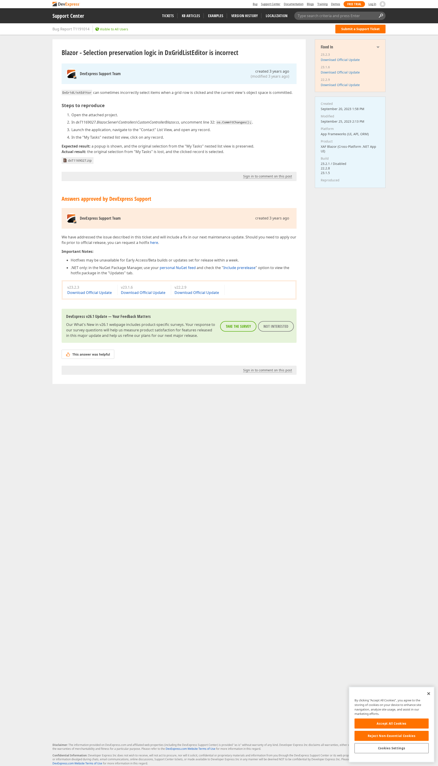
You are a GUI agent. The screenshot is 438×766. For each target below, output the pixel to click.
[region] (391, 724)
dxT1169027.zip (80, 160)
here (154, 242)
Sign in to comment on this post (267, 176)
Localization (276, 15)
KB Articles (191, 15)
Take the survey (238, 326)
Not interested (275, 326)
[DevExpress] (66, 4)
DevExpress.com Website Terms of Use (190, 749)
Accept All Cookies (392, 723)
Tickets (168, 15)
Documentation (293, 4)
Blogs (310, 4)
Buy (255, 4)
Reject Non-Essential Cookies (391, 736)
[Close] (429, 694)
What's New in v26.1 (91, 324)
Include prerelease (239, 267)
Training (322, 4)
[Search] (381, 16)
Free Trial (354, 4)
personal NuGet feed (178, 267)
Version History (244, 15)
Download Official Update (89, 292)
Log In (372, 4)
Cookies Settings (391, 748)
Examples (215, 15)
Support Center (270, 4)
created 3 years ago (272, 71)
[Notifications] (383, 4)
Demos (335, 4)
